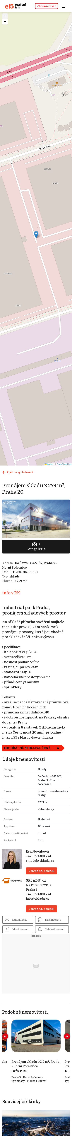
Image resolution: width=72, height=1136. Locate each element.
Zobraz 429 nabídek (41, 871)
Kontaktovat (19, 919)
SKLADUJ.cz (36, 880)
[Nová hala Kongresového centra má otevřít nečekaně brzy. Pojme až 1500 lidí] (36, 1128)
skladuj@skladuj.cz (40, 860)
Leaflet (50, 464)
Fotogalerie (36, 546)
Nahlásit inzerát (55, 929)
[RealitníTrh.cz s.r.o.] (14, 5)
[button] (36, 234)
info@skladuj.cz (37, 898)
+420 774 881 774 (38, 856)
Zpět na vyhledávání (20, 472)
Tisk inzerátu (53, 919)
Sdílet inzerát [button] (20, 929)
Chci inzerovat (46, 6)
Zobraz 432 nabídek (41, 909)
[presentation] (5, 1036)
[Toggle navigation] (65, 6)
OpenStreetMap (64, 464)
